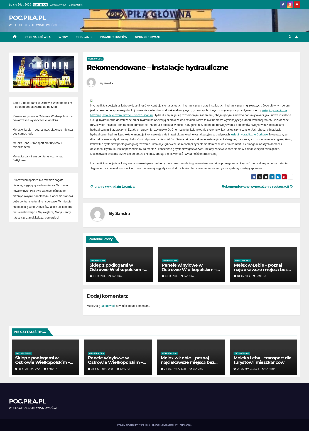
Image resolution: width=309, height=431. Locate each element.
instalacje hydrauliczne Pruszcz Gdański (127, 115)
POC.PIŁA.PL (27, 17)
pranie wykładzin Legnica (114, 186)
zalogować (108, 305)
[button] (290, 36)
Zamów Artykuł (58, 4)
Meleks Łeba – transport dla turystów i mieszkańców (262, 360)
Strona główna (37, 37)
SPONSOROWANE (148, 37)
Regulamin (84, 37)
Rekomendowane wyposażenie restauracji (256, 186)
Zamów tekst (75, 4)
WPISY (63, 37)
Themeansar (184, 424)
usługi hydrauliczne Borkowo (249, 134)
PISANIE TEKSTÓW (113, 37)
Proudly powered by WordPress (134, 424)
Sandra (108, 83)
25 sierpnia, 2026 (30, 369)
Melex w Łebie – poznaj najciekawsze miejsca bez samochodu (260, 269)
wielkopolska (95, 59)
